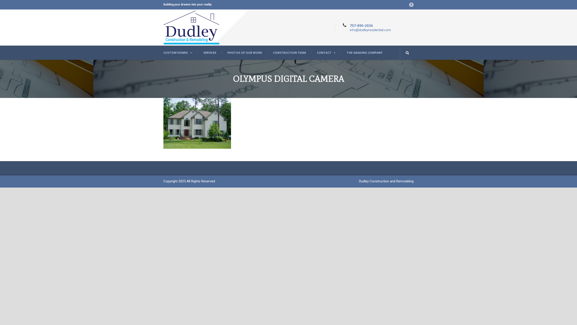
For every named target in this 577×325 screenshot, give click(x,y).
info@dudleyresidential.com (370, 30)
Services (209, 52)
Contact (324, 52)
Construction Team (289, 52)
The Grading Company (364, 52)
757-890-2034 (361, 26)
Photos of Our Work (244, 52)
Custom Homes (175, 52)
